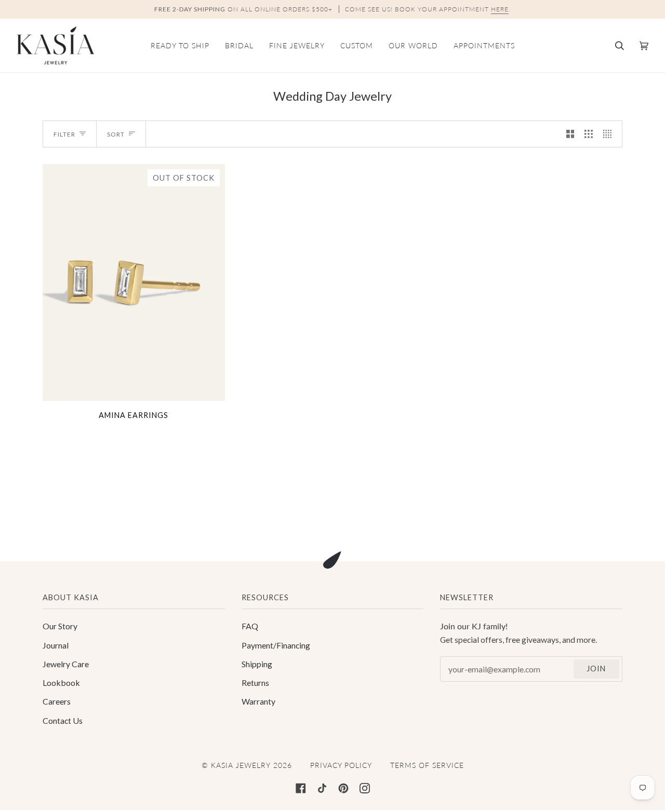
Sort (116, 134)
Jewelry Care (66, 664)
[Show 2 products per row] (570, 134)
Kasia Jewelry (241, 765)
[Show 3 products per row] (588, 134)
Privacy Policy (341, 765)
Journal (56, 645)
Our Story (60, 626)
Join (596, 668)
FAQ (250, 626)
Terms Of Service (427, 765)
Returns (255, 682)
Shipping (257, 664)
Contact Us (63, 720)
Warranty (258, 701)
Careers (57, 701)
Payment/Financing (276, 645)
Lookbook (61, 682)
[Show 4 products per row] (610, 134)
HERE (500, 9)
